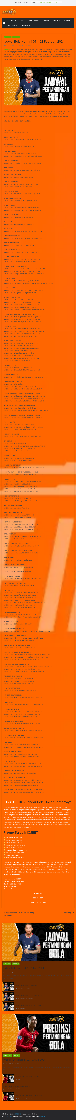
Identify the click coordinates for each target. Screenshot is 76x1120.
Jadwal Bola (7, 37)
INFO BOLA (11, 25)
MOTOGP (56, 21)
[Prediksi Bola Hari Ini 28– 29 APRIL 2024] (8, 1096)
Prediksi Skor (7, 1055)
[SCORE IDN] (4, 23)
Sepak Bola (16, 37)
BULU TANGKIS (34, 21)
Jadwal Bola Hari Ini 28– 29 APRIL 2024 (28, 1005)
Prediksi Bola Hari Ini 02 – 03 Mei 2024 (24, 1059)
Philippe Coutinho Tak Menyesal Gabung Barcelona (19, 913)
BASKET (23, 21)
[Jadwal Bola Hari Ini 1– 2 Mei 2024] (8, 986)
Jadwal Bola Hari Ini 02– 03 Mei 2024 (23, 968)
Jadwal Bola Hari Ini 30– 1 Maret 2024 (28, 995)
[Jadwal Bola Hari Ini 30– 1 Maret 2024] (8, 996)
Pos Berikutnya (66, 912)
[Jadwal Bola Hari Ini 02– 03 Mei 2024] (38, 942)
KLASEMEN (24, 25)
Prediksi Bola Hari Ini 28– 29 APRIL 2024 (29, 1095)
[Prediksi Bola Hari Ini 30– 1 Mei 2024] (8, 1078)
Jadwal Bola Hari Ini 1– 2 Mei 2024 (27, 985)
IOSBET (9, 802)
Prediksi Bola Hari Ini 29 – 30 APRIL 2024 (16, 1086)
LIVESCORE (66, 21)
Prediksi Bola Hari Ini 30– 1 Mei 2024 (28, 1077)
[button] (17, 20)
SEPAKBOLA (12, 21)
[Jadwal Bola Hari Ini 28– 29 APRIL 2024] (8, 1006)
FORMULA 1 (46, 21)
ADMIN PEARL (27, 46)
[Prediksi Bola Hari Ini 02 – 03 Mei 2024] (38, 1033)
